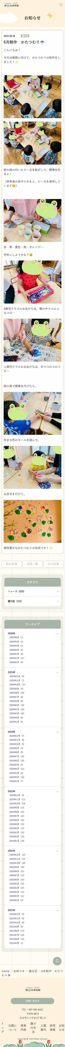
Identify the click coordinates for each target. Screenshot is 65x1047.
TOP (57, 962)
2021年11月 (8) (17, 918)
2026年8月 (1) (16, 637)
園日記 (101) (15, 601)
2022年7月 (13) (17, 875)
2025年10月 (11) (17, 684)
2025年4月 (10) (17, 709)
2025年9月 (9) (16, 689)
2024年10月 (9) (17, 744)
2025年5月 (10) (17, 705)
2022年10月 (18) (17, 863)
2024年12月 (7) (17, 736)
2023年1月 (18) (17, 841)
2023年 (11, 791)
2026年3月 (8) (16, 654)
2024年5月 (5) (16, 765)
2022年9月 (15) (17, 867)
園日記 (25, 36)
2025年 (11, 672)
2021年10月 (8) (17, 922)
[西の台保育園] (11, 4)
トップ (2, 1028)
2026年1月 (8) (16, 662)
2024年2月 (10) (17, 777)
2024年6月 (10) (17, 760)
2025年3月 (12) (17, 713)
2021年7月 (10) (17, 935)
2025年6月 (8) (16, 701)
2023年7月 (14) (17, 816)
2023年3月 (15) (17, 832)
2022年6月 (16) (17, 879)
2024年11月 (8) (17, 740)
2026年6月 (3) (16, 642)
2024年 (11, 731)
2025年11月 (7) (17, 680)
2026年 (11, 633)
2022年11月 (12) (17, 859)
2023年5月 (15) (17, 824)
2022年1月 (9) (16, 900)
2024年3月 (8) (16, 773)
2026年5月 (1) (16, 646)
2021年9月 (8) (16, 927)
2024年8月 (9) (16, 752)
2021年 (11, 910)
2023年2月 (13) (17, 836)
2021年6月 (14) (17, 939)
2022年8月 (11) (17, 871)
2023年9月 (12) (17, 808)
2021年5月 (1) (16, 943)
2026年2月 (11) (17, 658)
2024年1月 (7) (16, 781)
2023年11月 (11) (17, 799)
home (6, 971)
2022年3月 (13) (17, 892)
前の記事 (11, 564)
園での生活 (33, 1028)
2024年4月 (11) (17, 769)
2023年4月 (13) (17, 828)
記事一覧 (32, 564)
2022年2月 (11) (17, 896)
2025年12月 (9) (17, 676)
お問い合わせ (32, 1001)
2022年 (11, 850)
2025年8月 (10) (17, 693)
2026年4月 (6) (16, 650)
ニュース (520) (16, 591)
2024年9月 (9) (16, 748)
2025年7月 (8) (16, 697)
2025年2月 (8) (16, 718)
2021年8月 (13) (17, 931)
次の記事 (53, 564)
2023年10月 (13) (17, 803)
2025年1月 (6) (16, 722)
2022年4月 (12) (17, 888)
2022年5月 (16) (17, 884)
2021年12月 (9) (17, 914)
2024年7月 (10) (17, 756)
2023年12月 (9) (17, 795)
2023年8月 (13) (17, 812)
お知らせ (19, 971)
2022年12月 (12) (17, 855)
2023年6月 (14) (17, 820)
